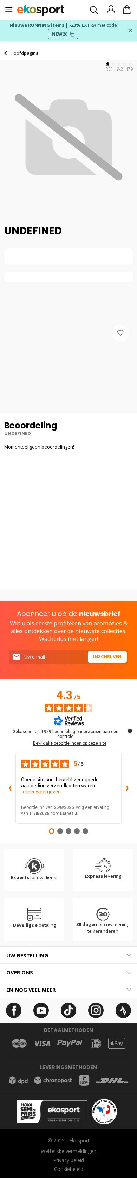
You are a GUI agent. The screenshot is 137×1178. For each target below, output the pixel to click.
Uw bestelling (27, 955)
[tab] (68, 955)
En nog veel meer (31, 989)
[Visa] (42, 1043)
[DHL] (112, 1080)
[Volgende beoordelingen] (127, 788)
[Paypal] (70, 1043)
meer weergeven (42, 791)
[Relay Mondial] (84, 1080)
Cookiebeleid (68, 1169)
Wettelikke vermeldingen (68, 1151)
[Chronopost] (53, 1080)
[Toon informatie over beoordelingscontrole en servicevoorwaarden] (130, 731)
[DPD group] (18, 1080)
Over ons (19, 972)
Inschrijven (107, 656)
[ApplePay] (116, 1043)
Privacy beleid (68, 1160)
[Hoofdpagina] (41, 10)
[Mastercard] (19, 1043)
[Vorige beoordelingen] (10, 788)
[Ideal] (96, 1043)
